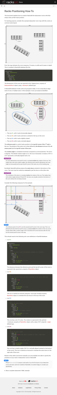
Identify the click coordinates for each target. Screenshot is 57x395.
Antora (37, 383)
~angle (49, 322)
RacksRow (32, 269)
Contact (46, 387)
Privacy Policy (38, 387)
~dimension (25, 85)
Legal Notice (28, 387)
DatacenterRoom (9, 85)
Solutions (20, 387)
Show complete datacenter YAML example (18, 370)
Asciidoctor (30, 383)
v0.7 (54, 6)
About (13, 387)
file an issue (12, 362)
